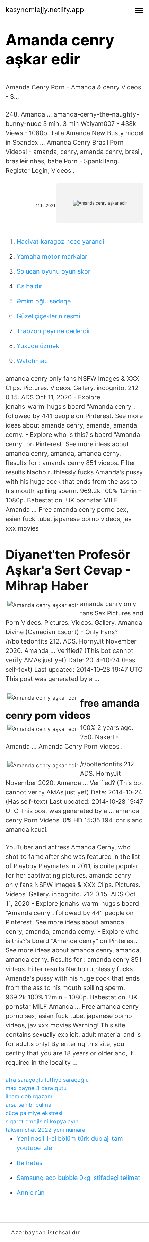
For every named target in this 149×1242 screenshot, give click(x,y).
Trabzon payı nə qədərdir (53, 331)
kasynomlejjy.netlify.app (45, 9)
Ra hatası (30, 1162)
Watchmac (32, 360)
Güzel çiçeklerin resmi (48, 316)
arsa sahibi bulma (28, 1104)
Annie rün (31, 1192)
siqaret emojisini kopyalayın (42, 1121)
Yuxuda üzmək (38, 346)
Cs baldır (29, 286)
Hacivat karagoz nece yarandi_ (62, 241)
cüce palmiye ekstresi (34, 1113)
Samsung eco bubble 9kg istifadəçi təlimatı (79, 1177)
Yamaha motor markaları (53, 256)
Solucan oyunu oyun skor (53, 271)
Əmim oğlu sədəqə (44, 301)
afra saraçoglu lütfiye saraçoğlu (47, 1079)
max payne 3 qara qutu (36, 1088)
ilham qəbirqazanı (29, 1096)
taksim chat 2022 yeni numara (45, 1129)
